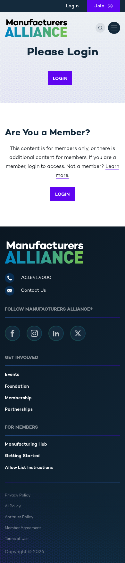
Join (107, 6)
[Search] (100, 28)
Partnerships (19, 409)
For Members (21, 427)
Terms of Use (17, 539)
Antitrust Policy (19, 517)
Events (12, 374)
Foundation (17, 386)
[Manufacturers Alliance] (36, 28)
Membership (18, 398)
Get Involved (21, 357)
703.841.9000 (36, 277)
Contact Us (33, 290)
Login (72, 6)
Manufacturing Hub (26, 444)
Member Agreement (23, 528)
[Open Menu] (114, 28)
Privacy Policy (17, 496)
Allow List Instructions (29, 467)
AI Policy (13, 506)
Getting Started (22, 456)
